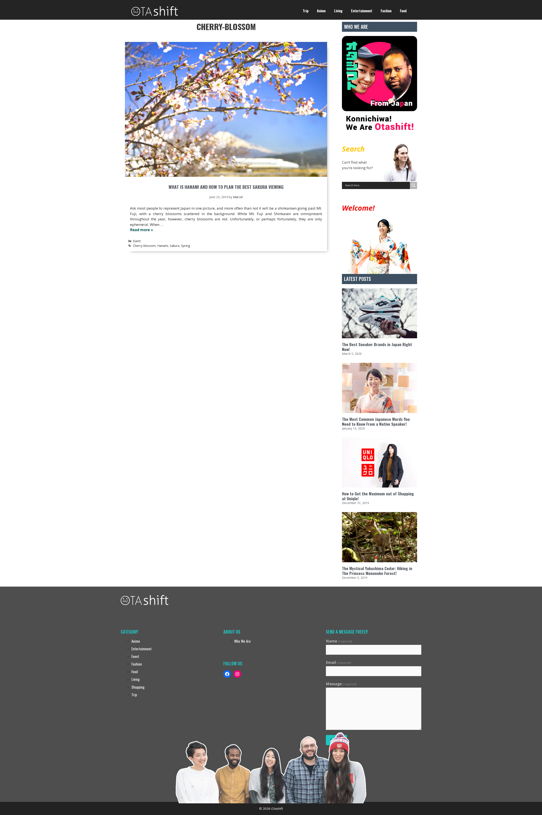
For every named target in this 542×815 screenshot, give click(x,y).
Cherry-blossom (144, 246)
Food (403, 10)
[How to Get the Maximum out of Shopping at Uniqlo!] (379, 463)
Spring (185, 246)
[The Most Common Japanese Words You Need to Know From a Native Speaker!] (379, 388)
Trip (305, 10)
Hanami (162, 246)
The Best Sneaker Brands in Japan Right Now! (377, 347)
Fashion (386, 10)
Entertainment (361, 10)
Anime (321, 10)
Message (341, 683)
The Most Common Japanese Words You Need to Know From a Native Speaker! (376, 421)
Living (338, 10)
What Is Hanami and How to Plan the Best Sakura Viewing (226, 187)
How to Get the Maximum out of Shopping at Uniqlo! (378, 496)
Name (339, 641)
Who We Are (242, 641)
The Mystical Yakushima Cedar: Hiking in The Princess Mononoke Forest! (377, 571)
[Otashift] (154, 10)
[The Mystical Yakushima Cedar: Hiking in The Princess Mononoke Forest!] (379, 537)
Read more (140, 229)
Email (338, 662)
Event (137, 241)
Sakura (174, 246)
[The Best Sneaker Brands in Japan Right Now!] (379, 313)
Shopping (137, 687)
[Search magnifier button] (413, 185)
